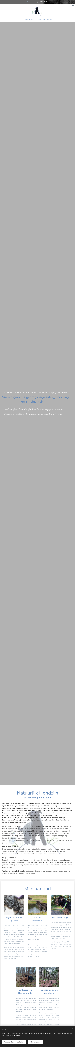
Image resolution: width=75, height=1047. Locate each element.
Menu (73, 6)
